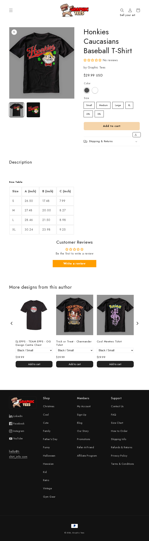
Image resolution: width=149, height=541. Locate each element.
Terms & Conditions (122, 464)
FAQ (113, 414)
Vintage (47, 488)
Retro (46, 480)
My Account (84, 406)
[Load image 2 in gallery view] (33, 109)
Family (47, 431)
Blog (79, 423)
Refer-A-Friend (85, 447)
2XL (88, 113)
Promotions (83, 439)
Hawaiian (48, 464)
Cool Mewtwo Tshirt (109, 341)
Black (87, 90)
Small (89, 104)
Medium (103, 104)
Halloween (49, 455)
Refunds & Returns (121, 447)
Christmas (48, 406)
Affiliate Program (87, 455)
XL (129, 104)
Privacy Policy (119, 455)
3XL (99, 113)
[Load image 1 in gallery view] (16, 109)
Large (118, 104)
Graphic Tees (78, 532)
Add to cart (34, 364)
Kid (45, 472)
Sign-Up (81, 414)
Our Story (82, 431)
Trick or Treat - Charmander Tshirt (74, 343)
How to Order (119, 431)
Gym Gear (49, 497)
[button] (11, 10)
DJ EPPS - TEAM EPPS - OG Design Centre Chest (33, 343)
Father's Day (50, 439)
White (95, 90)
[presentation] (11, 323)
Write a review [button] (74, 263)
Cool (46, 414)
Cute (45, 423)
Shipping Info (118, 439)
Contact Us (117, 406)
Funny (46, 447)
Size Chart (117, 423)
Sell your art (127, 15)
